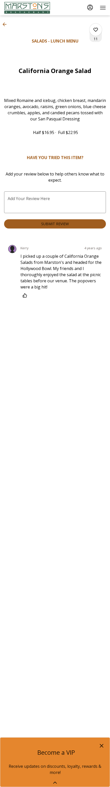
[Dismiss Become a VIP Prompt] (101, 746)
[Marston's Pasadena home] (27, 7)
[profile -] (90, 7)
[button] (6, 24)
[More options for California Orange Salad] (96, 30)
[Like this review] (26, 295)
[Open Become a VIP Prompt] (55, 783)
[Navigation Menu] (102, 7)
